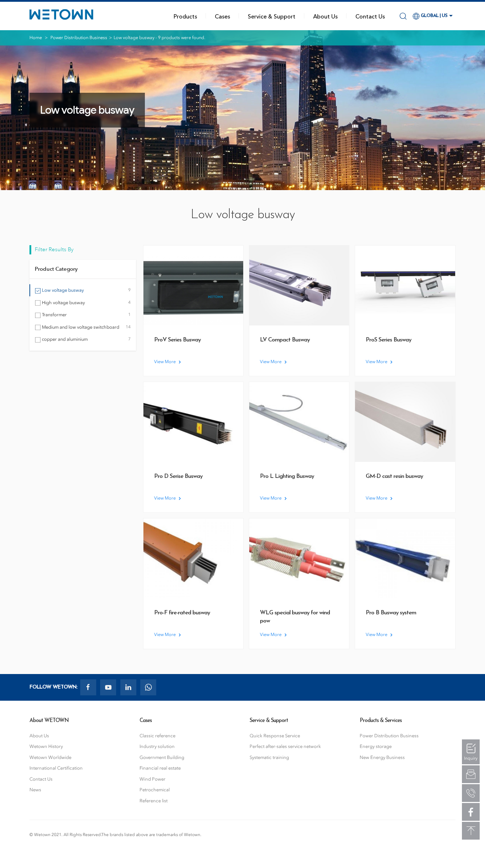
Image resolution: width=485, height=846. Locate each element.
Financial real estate (160, 768)
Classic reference (157, 735)
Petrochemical (155, 789)
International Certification (56, 768)
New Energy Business (382, 757)
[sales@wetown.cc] (471, 774)
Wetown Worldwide (50, 757)
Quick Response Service (275, 735)
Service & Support (271, 16)
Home (35, 37)
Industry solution (157, 746)
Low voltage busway (86, 290)
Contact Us (370, 16)
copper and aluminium (86, 339)
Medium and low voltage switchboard (86, 327)
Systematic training (269, 757)
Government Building (162, 757)
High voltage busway (86, 302)
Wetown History (46, 746)
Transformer (86, 314)
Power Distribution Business (78, 37)
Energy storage (376, 746)
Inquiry (471, 758)
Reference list (154, 800)
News (35, 789)
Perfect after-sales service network (285, 746)
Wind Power (152, 779)
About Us (325, 16)
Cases (222, 16)
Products (185, 16)
